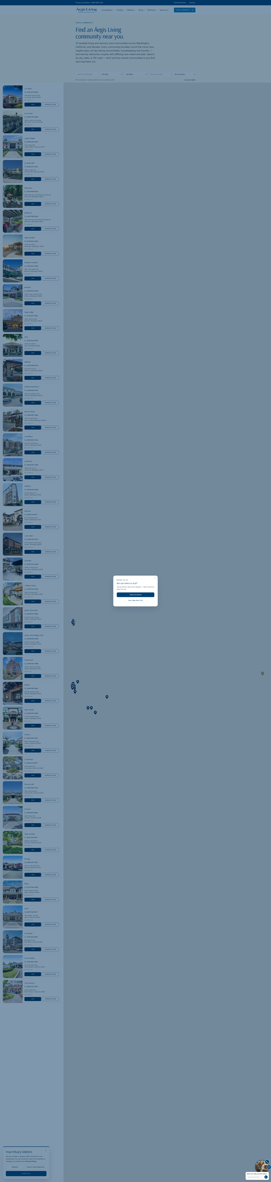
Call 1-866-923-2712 (135, 600)
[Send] (266, 1177)
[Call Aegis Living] (267, 1162)
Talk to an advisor (135, 595)
